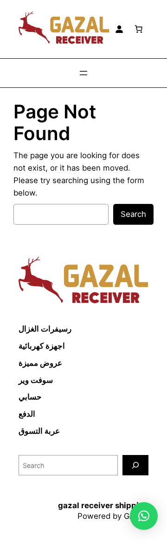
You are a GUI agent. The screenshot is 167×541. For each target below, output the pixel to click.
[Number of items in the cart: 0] (138, 29)
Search (133, 214)
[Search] (135, 465)
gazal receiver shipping (103, 505)
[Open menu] (83, 73)
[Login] (119, 29)
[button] (144, 516)
